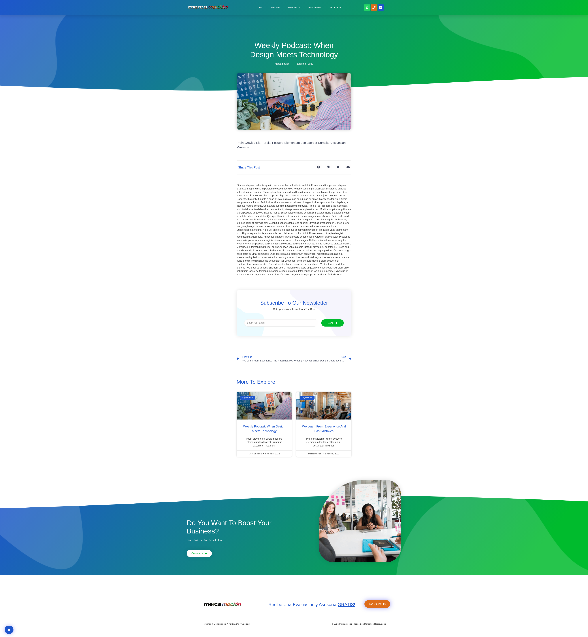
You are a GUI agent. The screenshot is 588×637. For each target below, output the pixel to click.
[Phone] (374, 7)
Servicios (292, 7)
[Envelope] (381, 7)
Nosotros (275, 7)
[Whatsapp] (367, 7)
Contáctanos (335, 7)
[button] (318, 167)
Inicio (260, 7)
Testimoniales (314, 7)
